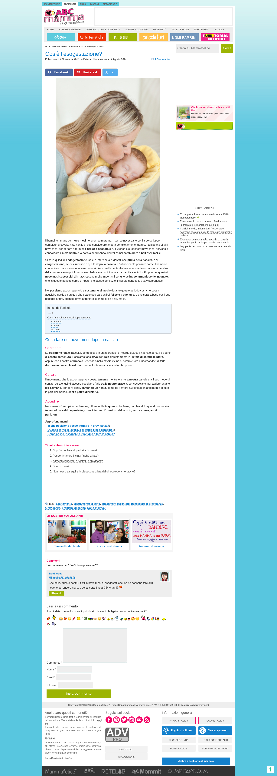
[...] (205, 117)
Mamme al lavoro (136, 29)
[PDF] (122, 37)
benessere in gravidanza (147, 503)
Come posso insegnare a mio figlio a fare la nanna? (81, 434)
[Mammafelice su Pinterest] (116, 722)
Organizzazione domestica (103, 29)
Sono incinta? (61, 466)
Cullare (55, 325)
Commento (54, 662)
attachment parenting (116, 503)
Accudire (55, 329)
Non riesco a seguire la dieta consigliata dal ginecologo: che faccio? (94, 471)
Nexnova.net (202, 705)
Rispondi (56, 593)
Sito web (52, 685)
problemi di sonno (74, 507)
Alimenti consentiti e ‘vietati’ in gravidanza (78, 460)
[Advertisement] (163, 16)
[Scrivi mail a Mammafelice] (139, 722)
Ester (86, 59)
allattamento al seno (87, 503)
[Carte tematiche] (91, 37)
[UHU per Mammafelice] (215, 37)
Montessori (201, 29)
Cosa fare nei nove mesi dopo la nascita (69, 317)
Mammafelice (52, 4)
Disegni (94, 4)
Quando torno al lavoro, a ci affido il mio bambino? (80, 429)
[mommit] (117, 743)
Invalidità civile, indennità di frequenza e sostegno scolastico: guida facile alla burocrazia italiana (206, 232)
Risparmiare (110, 4)
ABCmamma (70, 4)
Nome (51, 669)
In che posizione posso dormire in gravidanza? (78, 425)
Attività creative (70, 29)
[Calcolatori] (153, 37)
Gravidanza (52, 507)
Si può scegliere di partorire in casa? (75, 450)
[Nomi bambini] (184, 37)
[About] (60, 37)
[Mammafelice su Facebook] (108, 722)
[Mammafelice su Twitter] (124, 722)
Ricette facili (180, 29)
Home (50, 29)
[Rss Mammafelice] (147, 722)
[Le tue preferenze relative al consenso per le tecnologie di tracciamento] (270, 769)
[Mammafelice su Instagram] (131, 722)
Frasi (83, 4)
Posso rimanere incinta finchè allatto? (76, 455)
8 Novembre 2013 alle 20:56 (62, 577)
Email (51, 677)
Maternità (159, 29)
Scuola (219, 29)
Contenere (56, 321)
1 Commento (162, 59)
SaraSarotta (55, 573)
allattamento (64, 503)
